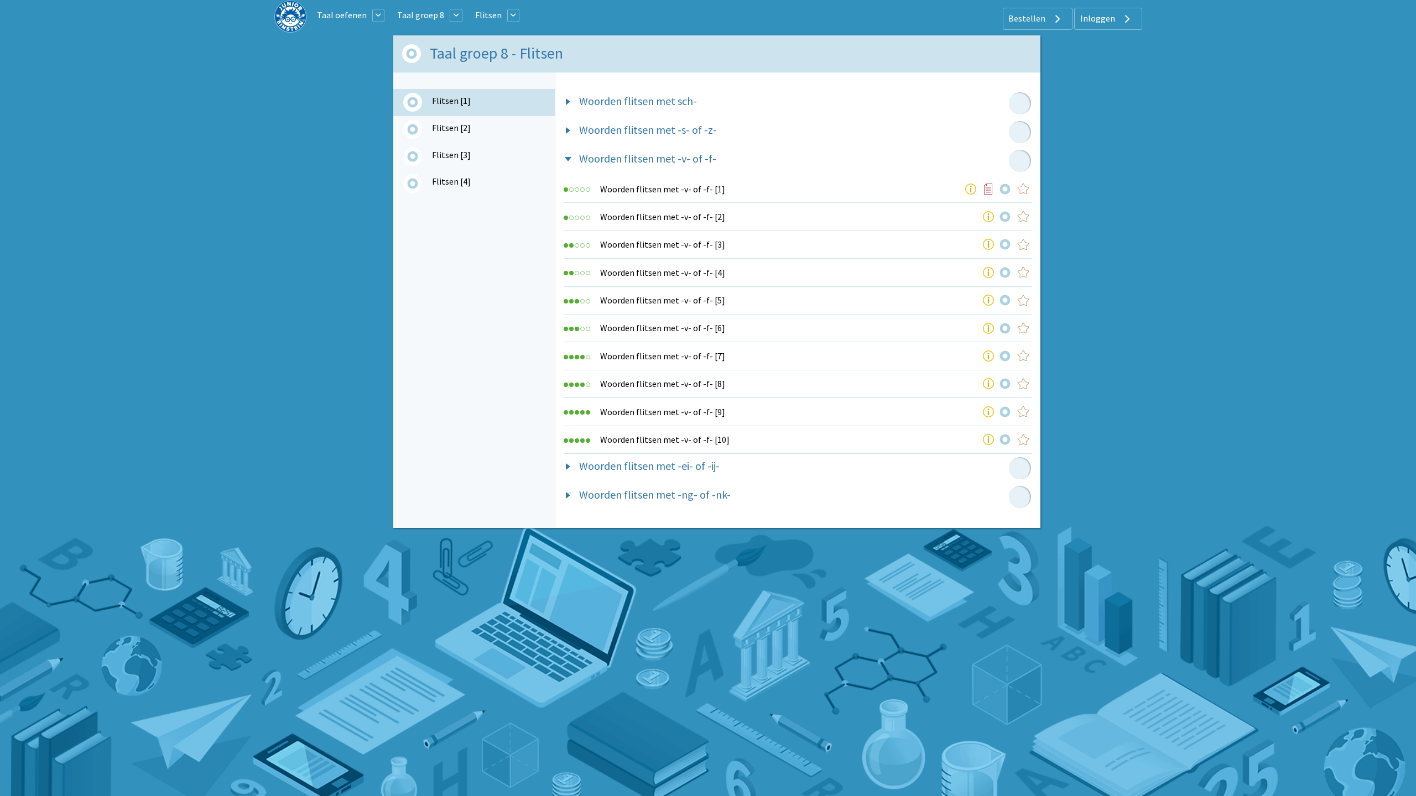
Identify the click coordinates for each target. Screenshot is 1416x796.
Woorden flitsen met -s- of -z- (648, 130)
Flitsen (488, 14)
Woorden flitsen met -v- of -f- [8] (662, 383)
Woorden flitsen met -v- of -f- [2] (662, 216)
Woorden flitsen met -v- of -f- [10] (665, 439)
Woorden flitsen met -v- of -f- (647, 158)
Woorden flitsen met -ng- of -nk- (655, 494)
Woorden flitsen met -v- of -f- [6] (662, 327)
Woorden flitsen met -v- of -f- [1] (662, 189)
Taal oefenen (342, 14)
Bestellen (1027, 18)
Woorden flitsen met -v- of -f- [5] (662, 300)
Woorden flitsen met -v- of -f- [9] (662, 411)
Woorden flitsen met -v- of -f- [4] (662, 272)
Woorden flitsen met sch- (638, 101)
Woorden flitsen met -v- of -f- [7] (662, 356)
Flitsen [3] (451, 154)
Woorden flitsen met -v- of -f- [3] (662, 244)
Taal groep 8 (420, 14)
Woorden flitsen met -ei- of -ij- (649, 466)
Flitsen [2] (451, 127)
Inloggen (1098, 18)
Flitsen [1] (451, 100)
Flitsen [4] (451, 181)
